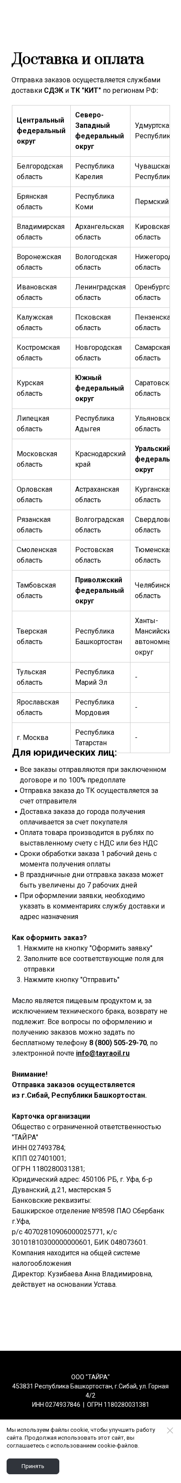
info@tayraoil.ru (103, 1053)
